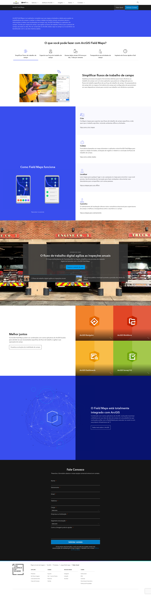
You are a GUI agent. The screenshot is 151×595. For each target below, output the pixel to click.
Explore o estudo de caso (75, 267)
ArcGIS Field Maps (18, 7)
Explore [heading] (33, 569)
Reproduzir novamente (37, 212)
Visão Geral (119, 7)
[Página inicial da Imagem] (16, 2)
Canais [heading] (49, 569)
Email (53, 494)
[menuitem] (38, 573)
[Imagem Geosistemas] (18, 570)
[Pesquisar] (137, 2)
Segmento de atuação (58, 521)
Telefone (54, 501)
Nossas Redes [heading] (68, 569)
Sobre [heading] (82, 569)
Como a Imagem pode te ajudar (61, 527)
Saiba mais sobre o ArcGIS (100, 427)
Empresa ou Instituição (58, 514)
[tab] (25, 53)
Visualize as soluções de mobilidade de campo (25, 347)
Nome (53, 481)
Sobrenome (55, 487)
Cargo (53, 507)
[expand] (111, 338)
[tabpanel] (75, 81)
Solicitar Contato (131, 7)
